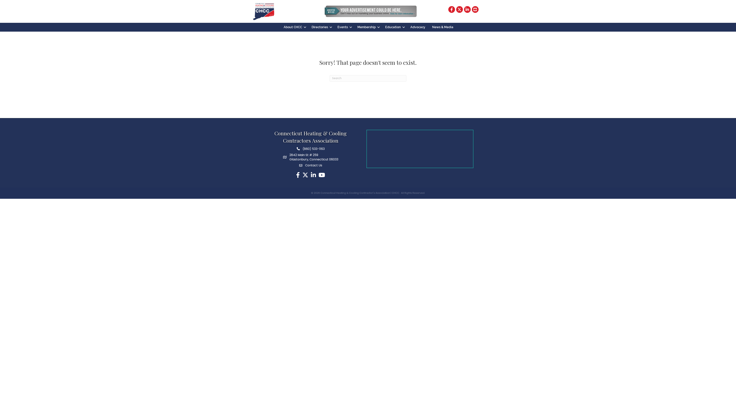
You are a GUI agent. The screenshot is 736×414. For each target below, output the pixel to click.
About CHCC (293, 27)
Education (393, 27)
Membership (366, 27)
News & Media (442, 27)
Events (343, 27)
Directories (320, 27)
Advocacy (417, 27)
